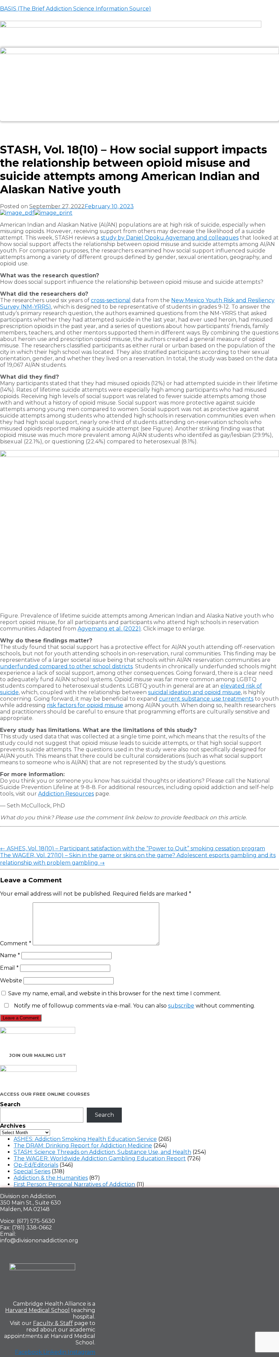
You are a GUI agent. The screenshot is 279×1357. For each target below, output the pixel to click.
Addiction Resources (66, 793)
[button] (139, 126)
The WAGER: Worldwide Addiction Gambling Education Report (100, 1158)
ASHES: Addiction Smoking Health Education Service (85, 1139)
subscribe (181, 1005)
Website (11, 980)
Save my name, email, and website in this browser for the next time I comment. (114, 993)
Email (9, 968)
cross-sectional (111, 300)
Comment (15, 943)
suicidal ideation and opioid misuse (194, 692)
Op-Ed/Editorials (36, 1165)
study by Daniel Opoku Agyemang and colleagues (170, 237)
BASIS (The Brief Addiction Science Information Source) (75, 8)
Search (10, 1104)
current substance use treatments (206, 699)
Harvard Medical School (37, 1310)
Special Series (32, 1171)
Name (10, 955)
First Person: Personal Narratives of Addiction (74, 1184)
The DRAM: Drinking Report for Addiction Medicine (83, 1145)
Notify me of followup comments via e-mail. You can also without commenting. (134, 1005)
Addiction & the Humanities (51, 1178)
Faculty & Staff (53, 1323)
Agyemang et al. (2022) (109, 628)
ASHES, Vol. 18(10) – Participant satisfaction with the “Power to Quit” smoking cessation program (132, 848)
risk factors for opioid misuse (85, 705)
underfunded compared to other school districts (66, 666)
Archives (13, 1126)
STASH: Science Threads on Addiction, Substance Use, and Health (102, 1152)
